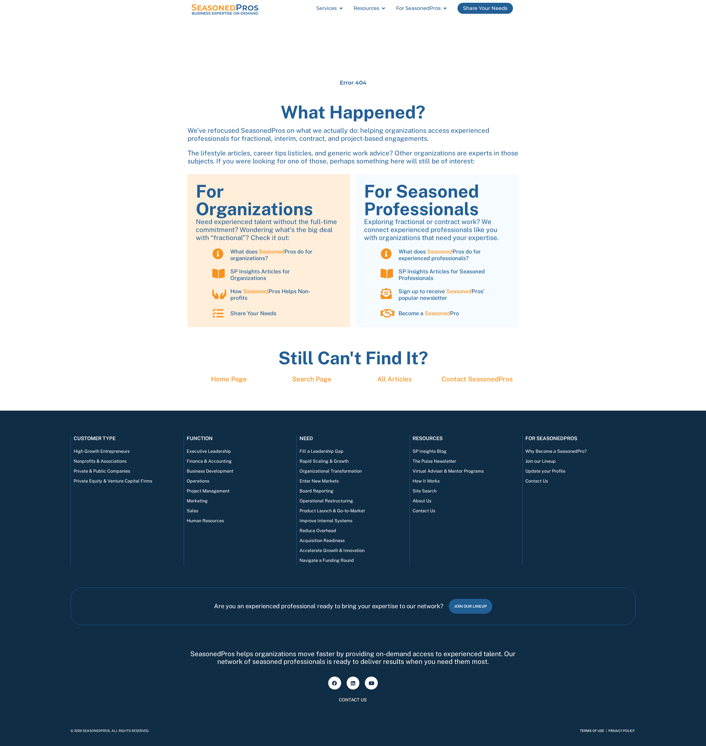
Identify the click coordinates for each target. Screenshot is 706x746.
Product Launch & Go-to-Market (332, 510)
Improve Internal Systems (325, 520)
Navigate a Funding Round (326, 560)
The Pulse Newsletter (434, 461)
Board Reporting (316, 491)
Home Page (229, 379)
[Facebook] (334, 683)
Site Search (425, 491)
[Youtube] (371, 683)
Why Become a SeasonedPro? (556, 451)
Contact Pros (477, 379)
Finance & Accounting (209, 461)
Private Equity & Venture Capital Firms (113, 481)
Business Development (210, 471)
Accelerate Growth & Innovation (332, 550)
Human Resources (205, 520)
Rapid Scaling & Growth (324, 461)
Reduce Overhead (317, 530)
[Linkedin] (353, 683)
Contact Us (424, 510)
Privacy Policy (621, 731)
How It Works (426, 481)
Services (326, 8)
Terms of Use (592, 731)
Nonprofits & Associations (100, 461)
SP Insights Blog (429, 451)
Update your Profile (545, 471)
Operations (198, 481)
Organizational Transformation (330, 471)
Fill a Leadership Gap (321, 451)
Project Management (208, 491)
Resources (366, 8)
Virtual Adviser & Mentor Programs (448, 471)
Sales (192, 510)
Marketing (197, 500)
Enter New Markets (319, 481)
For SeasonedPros (418, 8)
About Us (422, 500)
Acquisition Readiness (322, 540)
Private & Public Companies (102, 471)
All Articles (394, 379)
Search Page (311, 379)
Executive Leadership (209, 451)
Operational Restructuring (326, 500)
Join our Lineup (540, 461)
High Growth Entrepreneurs (102, 451)
